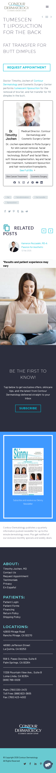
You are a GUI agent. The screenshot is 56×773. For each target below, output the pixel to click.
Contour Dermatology (28, 757)
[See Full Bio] (34, 170)
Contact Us (9, 572)
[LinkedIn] (41, 182)
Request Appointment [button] (26, 67)
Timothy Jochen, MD (15, 568)
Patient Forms (11, 605)
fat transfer (40, 197)
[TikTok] (28, 182)
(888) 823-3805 (22, 693)
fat (8, 197)
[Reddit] (27, 211)
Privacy (7, 583)
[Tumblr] (18, 211)
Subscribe (28, 408)
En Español (9, 587)
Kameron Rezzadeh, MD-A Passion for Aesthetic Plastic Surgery (34, 247)
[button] (44, 231)
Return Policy (11, 613)
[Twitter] (9, 211)
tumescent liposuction (27, 88)
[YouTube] (37, 182)
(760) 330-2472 (18, 689)
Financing (8, 609)
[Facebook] (14, 182)
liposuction (12, 202)
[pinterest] (41, 764)
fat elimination (23, 197)
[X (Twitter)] (19, 182)
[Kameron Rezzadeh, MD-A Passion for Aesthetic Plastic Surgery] (15, 246)
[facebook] (30, 764)
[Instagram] (23, 182)
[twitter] (25, 764)
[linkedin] (35, 764)
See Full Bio (26, 170)
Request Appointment (15, 576)
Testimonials (10, 579)
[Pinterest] (32, 182)
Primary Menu (47, 6)
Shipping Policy (11, 616)
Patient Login (11, 602)
